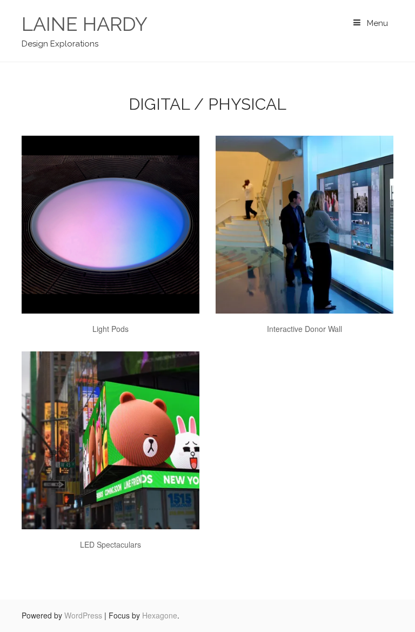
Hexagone (159, 615)
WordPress (83, 615)
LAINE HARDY (85, 23)
